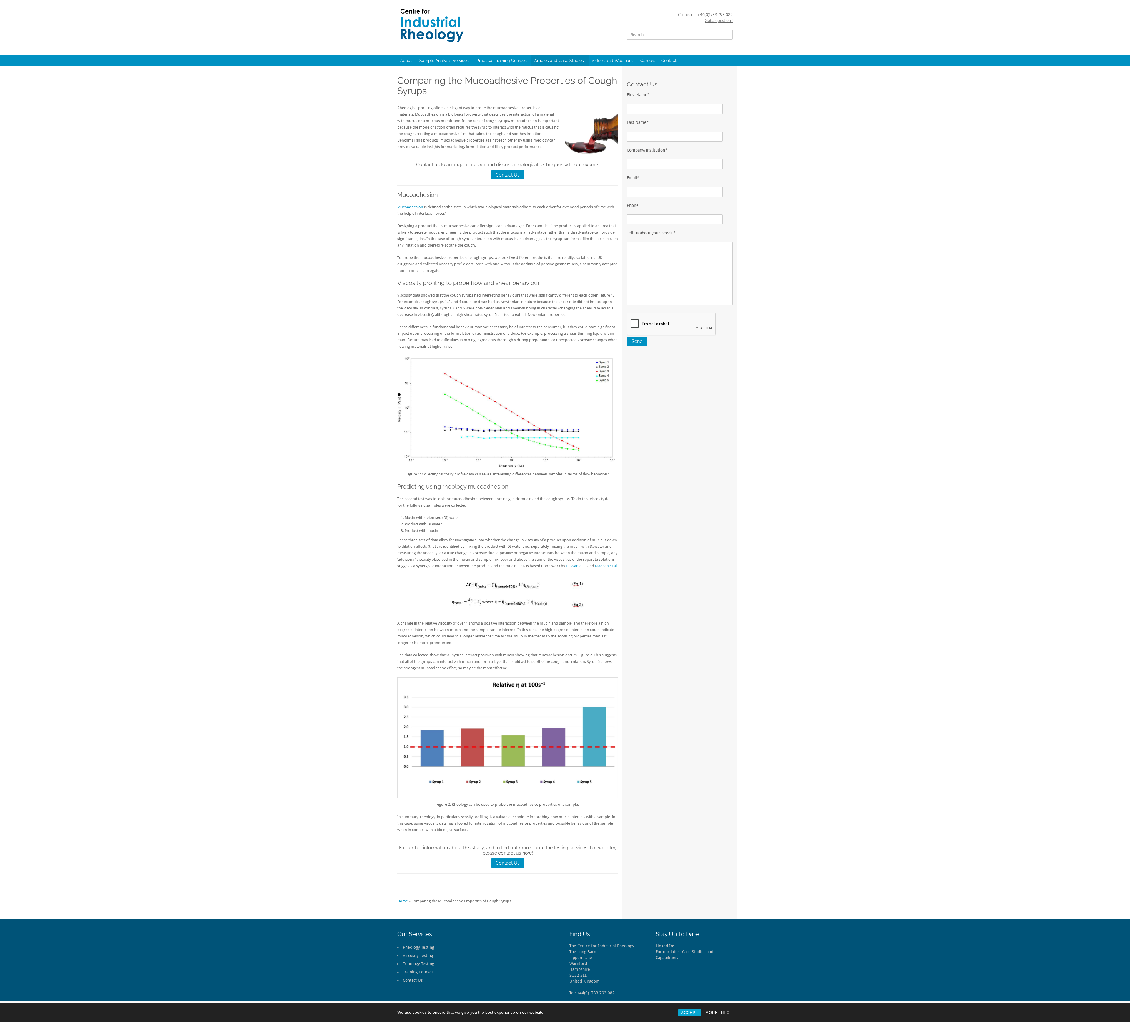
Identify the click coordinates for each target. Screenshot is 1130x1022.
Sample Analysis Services (444, 60)
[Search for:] (680, 35)
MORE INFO (717, 1013)
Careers (647, 60)
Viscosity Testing (418, 955)
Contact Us (508, 175)
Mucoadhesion (410, 207)
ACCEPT (689, 1013)
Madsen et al (606, 566)
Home (402, 901)
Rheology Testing (418, 947)
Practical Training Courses (501, 60)
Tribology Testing (418, 963)
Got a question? (719, 20)
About (406, 60)
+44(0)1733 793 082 (715, 14)
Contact (669, 60)
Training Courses (418, 972)
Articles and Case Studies (559, 60)
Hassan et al (576, 566)
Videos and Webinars (612, 60)
